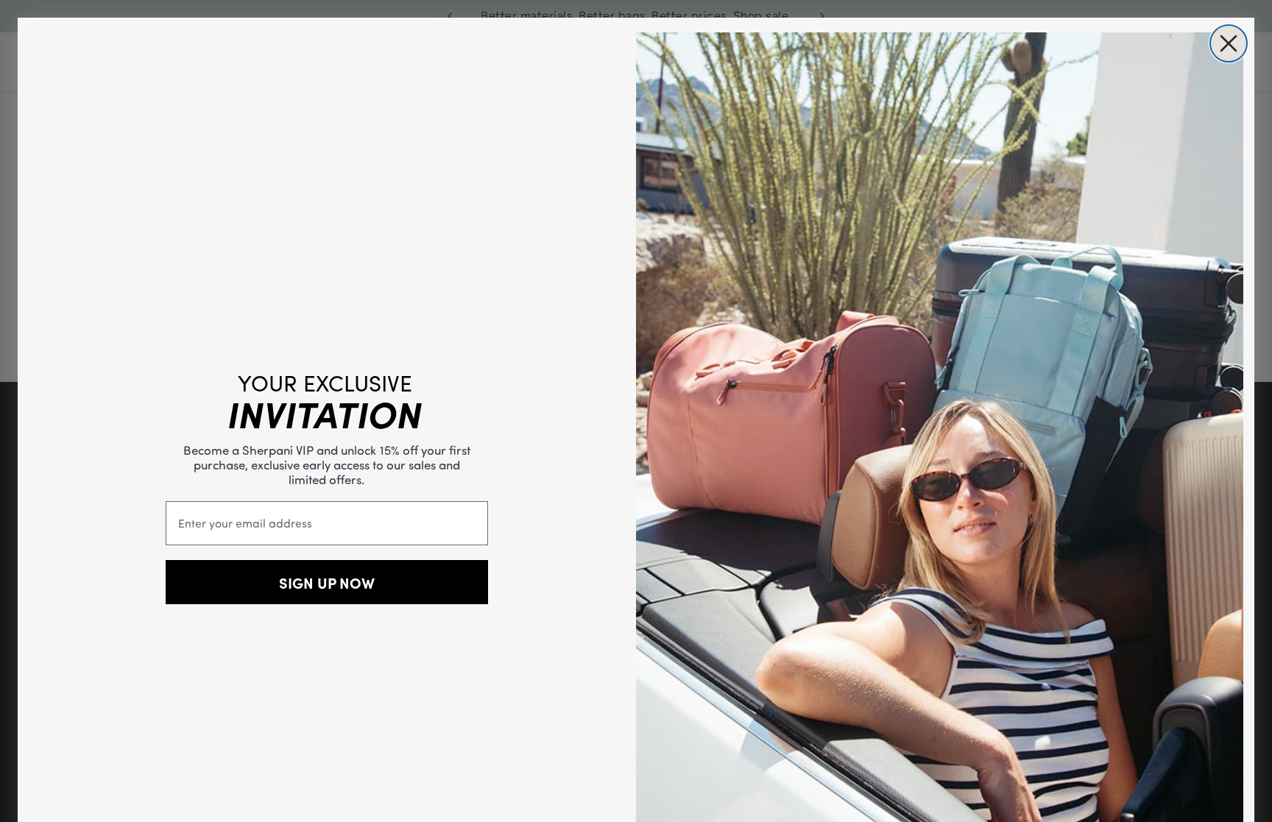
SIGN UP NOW (327, 582)
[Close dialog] (1228, 43)
